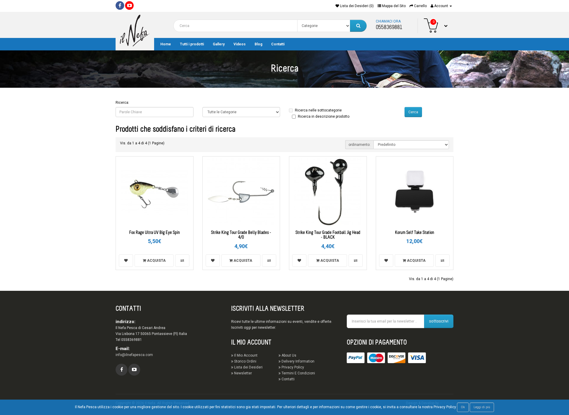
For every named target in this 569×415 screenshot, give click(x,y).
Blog (258, 44)
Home (165, 44)
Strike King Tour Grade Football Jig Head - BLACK (327, 235)
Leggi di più (482, 407)
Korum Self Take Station (414, 233)
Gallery (219, 44)
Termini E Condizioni (298, 373)
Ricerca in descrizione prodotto (323, 116)
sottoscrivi (438, 321)
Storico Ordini (244, 361)
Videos (240, 44)
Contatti (277, 44)
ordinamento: (359, 145)
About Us (288, 355)
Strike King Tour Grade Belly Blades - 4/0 (241, 235)
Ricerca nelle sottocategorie (318, 110)
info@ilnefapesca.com (134, 355)
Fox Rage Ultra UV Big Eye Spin (154, 233)
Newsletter (242, 373)
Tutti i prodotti (192, 44)
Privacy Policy (292, 367)
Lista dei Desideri (248, 367)
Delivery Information (297, 361)
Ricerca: (122, 102)
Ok (463, 407)
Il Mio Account (245, 355)
